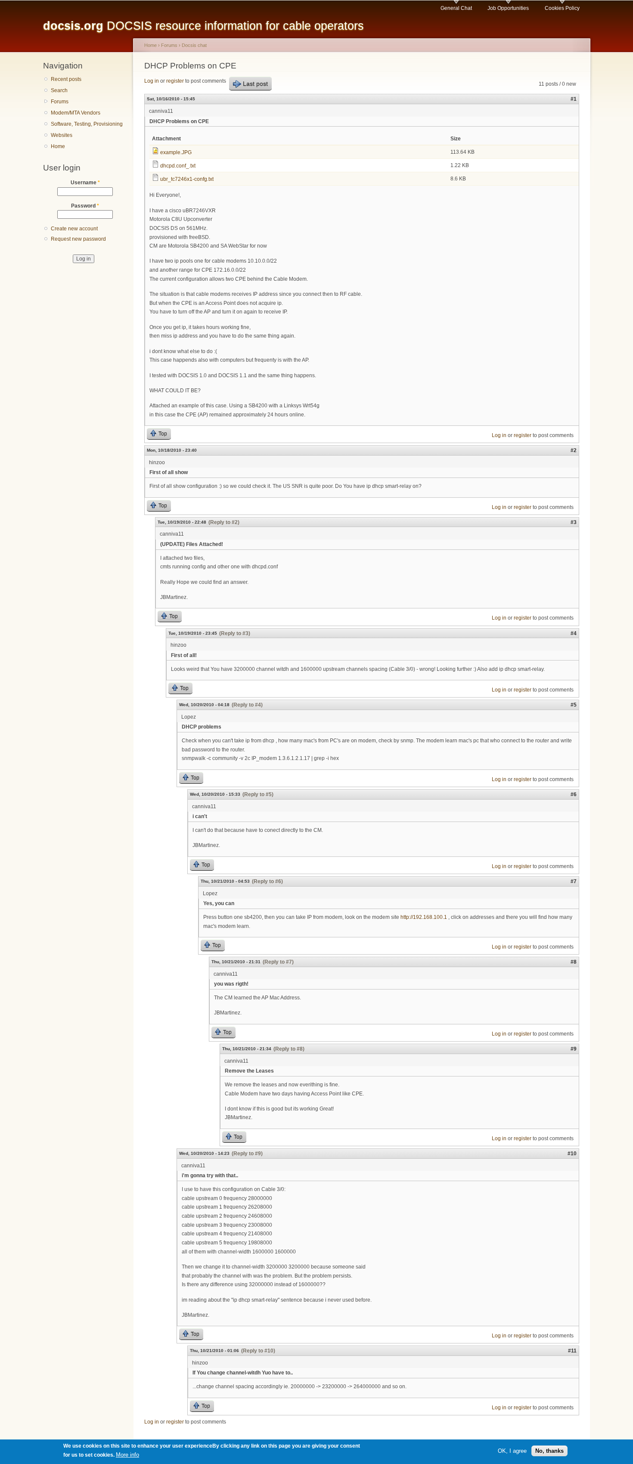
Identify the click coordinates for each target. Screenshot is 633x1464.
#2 (574, 450)
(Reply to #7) (278, 962)
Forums (59, 102)
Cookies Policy (562, 8)
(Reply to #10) (258, 1351)
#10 (572, 1154)
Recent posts (66, 79)
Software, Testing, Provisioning (87, 124)
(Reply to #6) (267, 881)
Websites (61, 135)
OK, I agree (512, 1450)
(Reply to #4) (247, 705)
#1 (574, 99)
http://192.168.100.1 (423, 917)
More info (127, 1455)
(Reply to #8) (288, 1049)
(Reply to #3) (234, 633)
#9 (574, 1049)
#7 (574, 881)
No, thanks (549, 1450)
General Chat (456, 8)
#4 (574, 633)
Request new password (78, 239)
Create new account (74, 229)
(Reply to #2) (223, 522)
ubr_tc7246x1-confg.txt (187, 179)
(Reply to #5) (257, 794)
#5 (574, 705)
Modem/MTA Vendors (75, 113)
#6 (574, 794)
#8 (574, 962)
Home (58, 146)
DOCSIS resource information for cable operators (203, 25)
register (175, 81)
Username (85, 183)
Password (85, 206)
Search (59, 90)
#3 (574, 522)
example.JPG (176, 152)
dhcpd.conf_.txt (177, 166)
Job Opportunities (508, 8)
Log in (151, 81)
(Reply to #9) (247, 1154)
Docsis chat (194, 45)
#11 (572, 1351)
